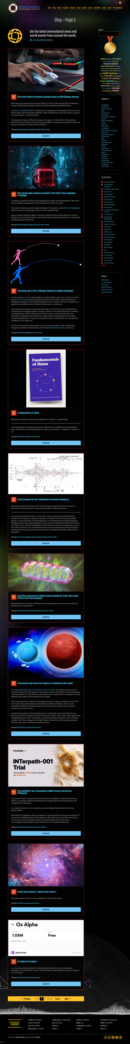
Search (119, 34)
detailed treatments (57, 328)
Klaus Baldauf (109, 221)
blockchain (117, 66)
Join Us (90, 8)
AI (105, 59)
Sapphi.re (38, 1037)
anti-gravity (105, 127)
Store (109, 8)
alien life (104, 125)
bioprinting (104, 148)
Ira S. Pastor (108, 260)
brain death (103, 68)
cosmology (27, 903)
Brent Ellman (108, 247)
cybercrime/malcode (34, 225)
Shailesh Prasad (109, 197)
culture (117, 68)
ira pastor (105, 78)
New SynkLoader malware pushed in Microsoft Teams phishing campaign (46, 194)
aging (102, 59)
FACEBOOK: (30, 1020)
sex (32, 333)
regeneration (105, 86)
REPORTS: (54, 1026)
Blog (54, 8)
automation (105, 136)
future (114, 71)
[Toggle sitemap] (116, 3)
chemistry (33, 537)
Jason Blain (108, 255)
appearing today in (37, 690)
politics (103, 83)
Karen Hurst (108, 207)
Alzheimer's (109, 59)
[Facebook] (105, 1037)
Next (66, 999)
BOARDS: (102, 1023)
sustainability (108, 88)
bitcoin (112, 66)
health (38, 129)
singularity (118, 86)
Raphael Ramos (109, 237)
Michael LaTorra (20, 333)
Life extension (114, 78)
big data (104, 140)
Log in (34, 40)
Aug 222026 (13, 97)
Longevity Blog (106, 282)
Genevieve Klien (109, 182)
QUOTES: (102, 1029)
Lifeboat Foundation (20, 1037)
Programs (66, 8)
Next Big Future (106, 287)
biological (28, 333)
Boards (59, 8)
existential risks (104, 71)
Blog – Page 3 (65, 20)
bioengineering (106, 142)
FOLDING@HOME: (80, 1026)
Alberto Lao (108, 232)
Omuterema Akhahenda (108, 218)
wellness (115, 91)
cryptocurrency (112, 68)
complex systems (107, 162)
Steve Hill (107, 245)
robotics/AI (40, 537)
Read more (45, 136)
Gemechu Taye (109, 202)
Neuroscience (119, 81)
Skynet (103, 119)
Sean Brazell (108, 242)
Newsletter (97, 8)
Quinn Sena (108, 192)
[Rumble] (120, 1037)
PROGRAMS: (103, 1026)
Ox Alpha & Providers (27, 962)
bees (102, 138)
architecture (105, 129)
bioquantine (115, 61)
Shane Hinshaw (109, 234)
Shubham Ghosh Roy (21, 611)
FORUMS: (78, 1029)
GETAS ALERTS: (104, 1020)
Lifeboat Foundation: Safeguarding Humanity (24, 8)
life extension (40, 611)
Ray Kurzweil (105, 113)
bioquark (107, 63)
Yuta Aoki (107, 227)
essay (49, 325)
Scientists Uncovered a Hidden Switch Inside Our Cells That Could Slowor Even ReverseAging (48, 597)
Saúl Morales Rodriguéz (22, 129)
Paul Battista (19, 903)
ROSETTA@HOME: (32, 1029)
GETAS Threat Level (14, 1023)
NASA (115, 81)
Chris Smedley (109, 263)
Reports (72, 8)
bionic (103, 146)
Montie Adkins (109, 258)
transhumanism (106, 91)
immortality (108, 76)
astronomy (104, 133)
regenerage (115, 83)
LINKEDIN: (78, 1020)
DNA (102, 111)
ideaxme (102, 76)
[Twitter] (109, 1037)
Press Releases (117, 8)
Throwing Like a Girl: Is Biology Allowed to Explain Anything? (45, 291)
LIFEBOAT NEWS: (56, 1020)
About (49, 8)
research (112, 86)
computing (104, 164)
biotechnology (105, 66)
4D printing (105, 107)
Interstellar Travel (117, 76)
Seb (105, 250)
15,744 (57, 999)
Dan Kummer (108, 214)
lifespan (103, 81)
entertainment (32, 129)
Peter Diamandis (106, 109)
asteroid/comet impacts (109, 131)
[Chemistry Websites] (110, 45)
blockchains (105, 154)
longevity (109, 81)
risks (115, 86)
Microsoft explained (21, 111)
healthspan (113, 73)
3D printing (105, 105)
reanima (108, 83)
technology (116, 88)
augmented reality (107, 135)
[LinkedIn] (112, 1037)
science (45, 537)
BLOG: (53, 1023)
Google (101, 73)
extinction (110, 71)
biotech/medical (32, 611)
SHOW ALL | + (104, 265)
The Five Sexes (21, 300)
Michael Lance (109, 253)
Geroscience (105, 280)
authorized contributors (46, 40)
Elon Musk (104, 115)
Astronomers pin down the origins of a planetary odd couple (45, 683)
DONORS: (78, 1023)
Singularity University (108, 117)
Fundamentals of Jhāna (28, 413)
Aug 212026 (13, 499)
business (104, 156)
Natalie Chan (108, 240)
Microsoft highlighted (72, 208)
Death (119, 68)
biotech (115, 64)
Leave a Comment (45, 129)
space (29, 727)
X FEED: (30, 1023)
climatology (105, 160)
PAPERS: (54, 1029)
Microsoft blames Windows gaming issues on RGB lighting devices (48, 97)
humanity (120, 73)
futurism (28, 977)
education (28, 437)
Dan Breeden (108, 194)
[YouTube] (116, 1037)
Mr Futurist (105, 285)
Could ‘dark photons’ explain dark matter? (37, 892)
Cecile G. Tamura (20, 537)
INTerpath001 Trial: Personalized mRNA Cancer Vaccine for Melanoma (45, 792)
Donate (84, 8)
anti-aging (117, 59)
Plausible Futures (107, 290)
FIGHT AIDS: (31, 1026)
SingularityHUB (106, 292)
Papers (79, 8)
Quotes (104, 8)
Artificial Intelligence (107, 61)
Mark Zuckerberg (107, 121)
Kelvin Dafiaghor (109, 205)
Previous (27, 999)
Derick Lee (107, 229)
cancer (107, 68)
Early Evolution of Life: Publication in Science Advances (43, 500)
